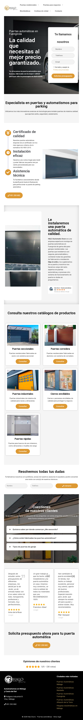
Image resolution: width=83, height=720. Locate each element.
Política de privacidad (61, 70)
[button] (7, 248)
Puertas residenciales (28, 5)
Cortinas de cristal (41, 11)
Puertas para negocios (52, 5)
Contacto (58, 11)
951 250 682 (11, 704)
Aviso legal (57, 717)
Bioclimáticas (25, 11)
